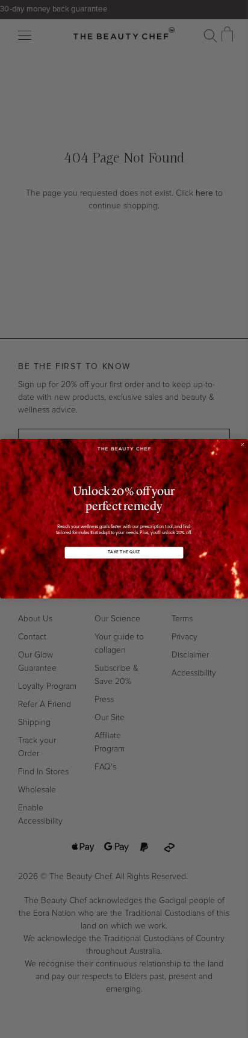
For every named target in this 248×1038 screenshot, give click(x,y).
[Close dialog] (242, 444)
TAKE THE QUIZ (124, 553)
